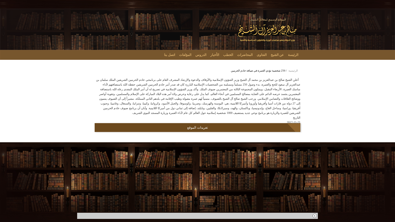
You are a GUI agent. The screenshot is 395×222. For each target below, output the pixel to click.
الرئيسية (293, 70)
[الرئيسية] (267, 30)
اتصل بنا (169, 55)
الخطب (228, 55)
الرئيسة (293, 55)
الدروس (200, 55)
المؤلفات (185, 55)
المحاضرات (245, 55)
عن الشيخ (277, 55)
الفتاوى (262, 55)
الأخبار (214, 55)
